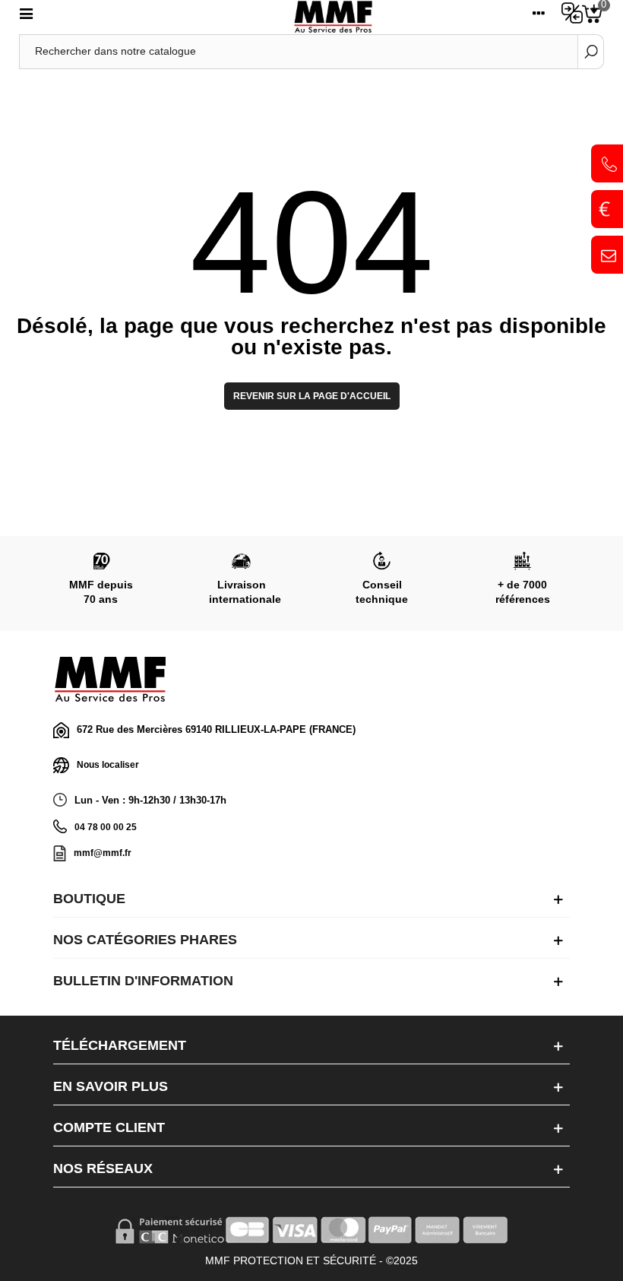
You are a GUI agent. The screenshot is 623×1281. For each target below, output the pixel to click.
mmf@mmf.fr (102, 853)
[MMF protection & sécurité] (333, 17)
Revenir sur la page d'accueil (312, 396)
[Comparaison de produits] (568, 16)
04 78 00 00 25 (105, 827)
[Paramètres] (538, 16)
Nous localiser (108, 764)
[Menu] (25, 16)
